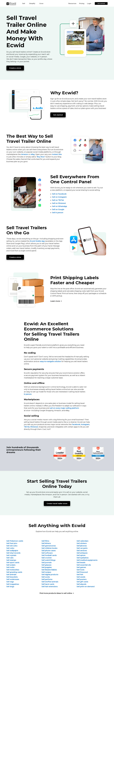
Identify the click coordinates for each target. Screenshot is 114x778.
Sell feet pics (11, 543)
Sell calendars (82, 541)
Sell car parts (82, 548)
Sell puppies (47, 567)
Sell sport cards (12, 563)
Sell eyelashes (83, 558)
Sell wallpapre (12, 551)
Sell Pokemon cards (14, 541)
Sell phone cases (49, 551)
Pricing (81, 3)
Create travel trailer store (57, 504)
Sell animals (11, 575)
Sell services (82, 551)
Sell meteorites (12, 570)
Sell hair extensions (50, 587)
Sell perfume (47, 579)
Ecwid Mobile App (37, 241)
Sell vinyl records (13, 553)
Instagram (85, 424)
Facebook (76, 424)
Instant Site (57, 154)
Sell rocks (10, 567)
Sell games (81, 567)
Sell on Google (58, 209)
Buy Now (41, 157)
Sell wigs (10, 582)
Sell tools (80, 570)
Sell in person (57, 213)
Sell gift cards (82, 582)
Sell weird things (48, 560)
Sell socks (46, 577)
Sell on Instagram (59, 197)
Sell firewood (82, 572)
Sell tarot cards (48, 584)
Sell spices (81, 555)
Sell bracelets (12, 577)
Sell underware (12, 579)
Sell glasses (46, 565)
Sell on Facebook (59, 194)
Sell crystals (11, 555)
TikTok (27, 427)
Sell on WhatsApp (59, 206)
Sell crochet (47, 558)
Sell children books (49, 548)
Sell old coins (11, 546)
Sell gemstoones (49, 546)
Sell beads (81, 563)
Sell (23, 3)
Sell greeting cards (14, 572)
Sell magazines (12, 584)
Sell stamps (11, 560)
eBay (33, 154)
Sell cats (9, 558)
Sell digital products (50, 575)
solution (50, 361)
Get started (101, 3)
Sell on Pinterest (59, 203)
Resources (72, 3)
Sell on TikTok (58, 200)
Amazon (24, 154)
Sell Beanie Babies (49, 570)
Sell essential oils (84, 565)
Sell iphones (82, 546)
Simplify (32, 3)
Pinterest (34, 427)
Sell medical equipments (87, 560)
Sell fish (80, 575)
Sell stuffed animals (50, 582)
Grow (41, 3)
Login (89, 3)
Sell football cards (49, 555)
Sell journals (47, 563)
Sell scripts (10, 565)
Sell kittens (46, 543)
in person (28, 394)
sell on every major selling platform (64, 408)
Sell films (45, 541)
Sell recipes (46, 572)
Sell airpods (81, 584)
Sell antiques (82, 553)
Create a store (15, 68)
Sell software (47, 553)
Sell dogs (10, 587)
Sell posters (81, 579)
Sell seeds (81, 577)
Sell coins (10, 548)
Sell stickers (82, 543)
